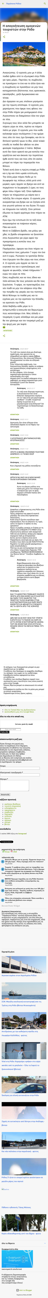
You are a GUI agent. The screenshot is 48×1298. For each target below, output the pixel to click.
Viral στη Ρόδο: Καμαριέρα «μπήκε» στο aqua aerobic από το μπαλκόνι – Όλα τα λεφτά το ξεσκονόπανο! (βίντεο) (21, 1065)
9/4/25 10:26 (24, 435)
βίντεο (7, 824)
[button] (4, 37)
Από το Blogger (25, 1290)
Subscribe (4, 732)
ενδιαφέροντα (10, 808)
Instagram (22, 834)
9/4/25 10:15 (24, 419)
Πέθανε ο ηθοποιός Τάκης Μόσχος (16, 1207)
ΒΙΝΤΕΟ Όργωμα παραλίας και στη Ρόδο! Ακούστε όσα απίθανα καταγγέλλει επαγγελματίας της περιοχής (24, 881)
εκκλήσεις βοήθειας (12, 804)
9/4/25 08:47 (24, 349)
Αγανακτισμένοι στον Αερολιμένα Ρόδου (19, 975)
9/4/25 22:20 (31, 483)
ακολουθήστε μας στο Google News (19, 712)
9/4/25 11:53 (24, 449)
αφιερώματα (9, 810)
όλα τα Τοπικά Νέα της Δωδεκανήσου (19, 710)
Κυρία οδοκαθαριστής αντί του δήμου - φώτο (21, 1234)
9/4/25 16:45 (24, 474)
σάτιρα (7, 822)
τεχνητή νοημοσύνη (12, 806)
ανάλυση (8, 816)
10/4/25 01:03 (24, 506)
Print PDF (11, 852)
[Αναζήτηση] (45, 3)
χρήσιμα (7, 820)
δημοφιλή (8, 814)
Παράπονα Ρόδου (13, 4)
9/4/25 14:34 (24, 462)
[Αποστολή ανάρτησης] (4, 328)
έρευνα (7, 818)
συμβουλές (8, 812)
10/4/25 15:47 (24, 591)
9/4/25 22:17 (31, 388)
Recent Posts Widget (11, 906)
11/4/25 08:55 (24, 614)
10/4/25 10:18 (31, 560)
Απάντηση (14, 414)
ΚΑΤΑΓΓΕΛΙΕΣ (8, 330)
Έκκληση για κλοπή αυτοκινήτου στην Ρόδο (20, 1095)
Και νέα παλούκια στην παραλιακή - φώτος (20, 1151)
